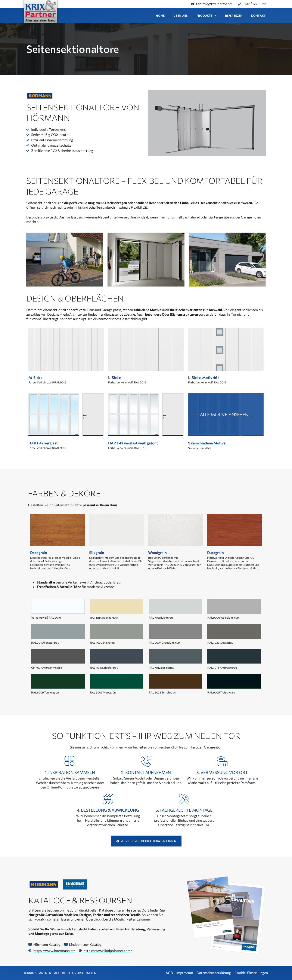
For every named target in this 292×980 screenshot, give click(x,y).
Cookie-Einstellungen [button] (251, 973)
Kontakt (258, 15)
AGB (169, 973)
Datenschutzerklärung (214, 973)
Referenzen (233, 15)
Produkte (204, 15)
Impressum (184, 973)
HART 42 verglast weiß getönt (133, 443)
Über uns (180, 15)
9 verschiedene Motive (207, 443)
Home (160, 15)
